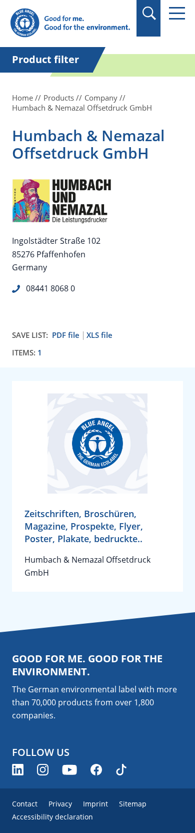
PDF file (66, 335)
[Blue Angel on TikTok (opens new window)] (121, 769)
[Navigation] (177, 13)
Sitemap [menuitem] (132, 803)
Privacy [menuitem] (60, 803)
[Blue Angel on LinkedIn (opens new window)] (18, 769)
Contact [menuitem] (25, 803)
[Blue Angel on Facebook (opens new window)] (96, 769)
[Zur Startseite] (70, 23)
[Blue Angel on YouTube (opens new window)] (69, 769)
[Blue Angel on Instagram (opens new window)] (42, 769)
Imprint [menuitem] (95, 803)
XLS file (99, 335)
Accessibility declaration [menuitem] (52, 816)
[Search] (149, 13)
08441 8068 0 (50, 288)
